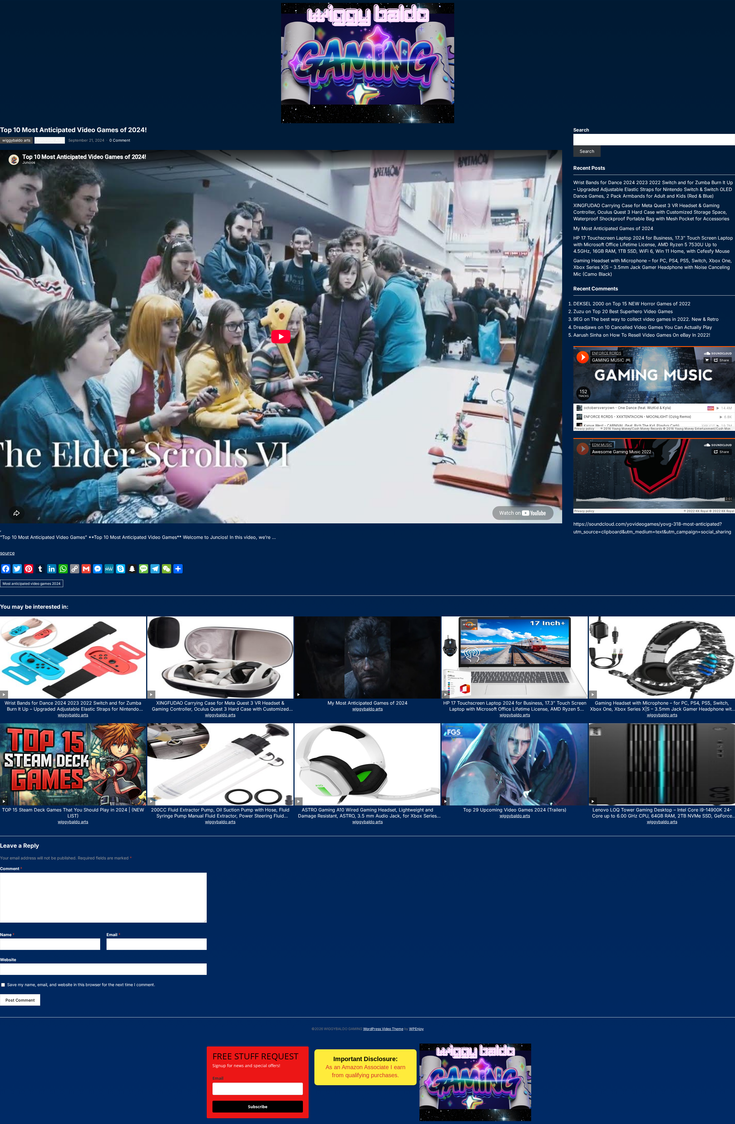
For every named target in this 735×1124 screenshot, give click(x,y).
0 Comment (119, 140)
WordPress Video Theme (383, 1029)
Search (581, 130)
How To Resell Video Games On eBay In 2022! (660, 335)
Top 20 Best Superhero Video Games (632, 311)
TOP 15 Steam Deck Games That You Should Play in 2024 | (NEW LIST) (73, 813)
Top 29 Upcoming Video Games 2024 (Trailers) (514, 810)
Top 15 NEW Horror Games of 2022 (651, 303)
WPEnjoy (416, 1029)
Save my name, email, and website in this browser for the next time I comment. (81, 984)
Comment (11, 868)
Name (7, 934)
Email (114, 934)
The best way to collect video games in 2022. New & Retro (655, 319)
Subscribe (257, 1106)
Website (8, 959)
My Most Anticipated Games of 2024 (613, 228)
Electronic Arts (50, 140)
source (7, 553)
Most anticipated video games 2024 (32, 583)
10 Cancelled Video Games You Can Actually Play (658, 327)
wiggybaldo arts (16, 140)
